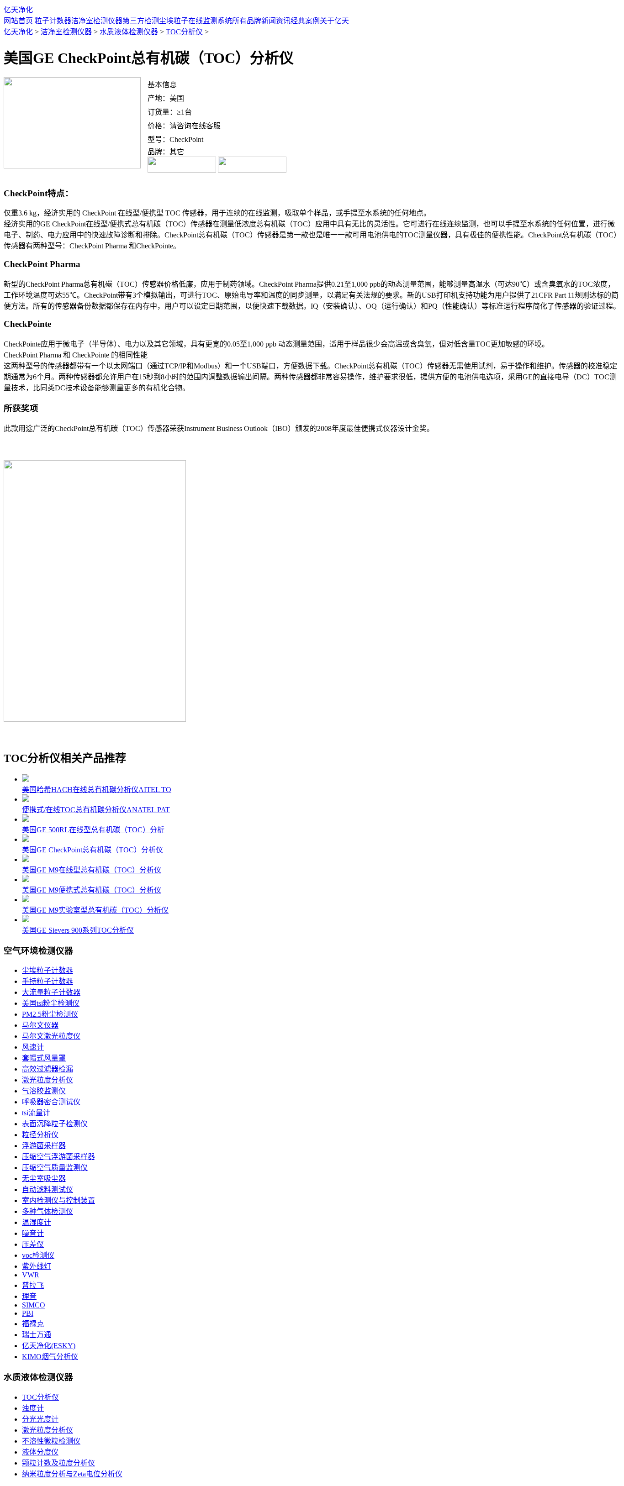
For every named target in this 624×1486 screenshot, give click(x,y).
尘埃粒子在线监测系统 (195, 21)
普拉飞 (33, 1285)
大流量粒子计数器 (51, 992)
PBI (27, 1313)
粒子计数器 (53, 21)
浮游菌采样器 (44, 1146)
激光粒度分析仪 (47, 1080)
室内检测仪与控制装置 (58, 1200)
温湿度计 (36, 1222)
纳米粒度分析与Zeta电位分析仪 (72, 1474)
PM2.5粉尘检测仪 (50, 1014)
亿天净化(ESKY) (48, 1345)
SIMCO (33, 1305)
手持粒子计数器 (47, 981)
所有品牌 (246, 21)
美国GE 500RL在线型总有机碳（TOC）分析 (93, 830)
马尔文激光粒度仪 (51, 1036)
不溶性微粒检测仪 (51, 1441)
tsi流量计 (36, 1113)
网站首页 (18, 21)
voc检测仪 (38, 1255)
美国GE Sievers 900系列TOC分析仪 (78, 930)
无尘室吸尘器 (44, 1178)
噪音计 (33, 1233)
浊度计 (33, 1408)
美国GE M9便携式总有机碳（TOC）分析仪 (91, 890)
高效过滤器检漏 (47, 1069)
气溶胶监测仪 (44, 1091)
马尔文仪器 (40, 1025)
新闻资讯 (276, 21)
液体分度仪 (40, 1452)
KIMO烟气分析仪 (50, 1356)
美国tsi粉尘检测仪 (50, 1003)
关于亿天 (334, 21)
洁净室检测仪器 (96, 21)
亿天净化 (18, 10)
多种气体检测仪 (47, 1211)
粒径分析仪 (40, 1135)
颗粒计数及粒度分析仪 (58, 1463)
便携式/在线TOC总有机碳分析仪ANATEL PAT (96, 810)
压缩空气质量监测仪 (55, 1167)
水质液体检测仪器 (129, 32)
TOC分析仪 (184, 32)
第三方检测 (140, 21)
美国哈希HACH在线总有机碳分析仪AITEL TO (96, 789)
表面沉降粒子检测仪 (55, 1124)
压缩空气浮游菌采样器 (58, 1156)
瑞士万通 (36, 1335)
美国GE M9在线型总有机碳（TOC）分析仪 (91, 870)
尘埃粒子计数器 (47, 970)
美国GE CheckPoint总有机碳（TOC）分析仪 (92, 850)
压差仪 (33, 1244)
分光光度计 (40, 1419)
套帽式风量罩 (44, 1058)
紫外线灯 (36, 1266)
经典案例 (305, 21)
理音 (29, 1296)
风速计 (33, 1047)
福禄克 (33, 1324)
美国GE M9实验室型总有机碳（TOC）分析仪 (95, 910)
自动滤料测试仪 (47, 1189)
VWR (30, 1275)
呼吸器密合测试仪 (51, 1102)
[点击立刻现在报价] (182, 170)
